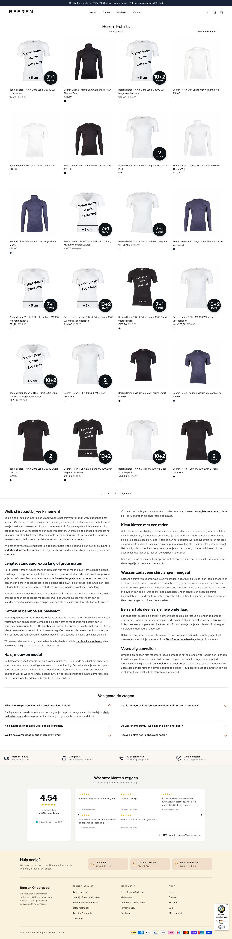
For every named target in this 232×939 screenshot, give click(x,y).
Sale (171, 907)
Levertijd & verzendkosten (86, 897)
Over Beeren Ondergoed (133, 892)
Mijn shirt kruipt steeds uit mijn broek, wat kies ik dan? (37, 705)
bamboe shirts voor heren (57, 626)
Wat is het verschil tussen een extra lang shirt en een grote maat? (160, 705)
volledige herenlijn (206, 620)
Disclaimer (126, 913)
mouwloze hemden (23, 678)
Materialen (126, 897)
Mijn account (175, 913)
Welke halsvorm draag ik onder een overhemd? (33, 734)
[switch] (221, 927)
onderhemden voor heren (19, 550)
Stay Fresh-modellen (178, 639)
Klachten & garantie (82, 913)
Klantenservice (80, 892)
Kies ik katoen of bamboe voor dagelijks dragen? (34, 725)
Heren (92, 12)
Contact (137, 12)
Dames (106, 12)
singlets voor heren (208, 511)
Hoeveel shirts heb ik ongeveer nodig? (144, 734)
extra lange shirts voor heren (75, 578)
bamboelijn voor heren (89, 641)
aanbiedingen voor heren (170, 663)
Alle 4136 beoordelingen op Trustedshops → (180, 835)
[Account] (206, 12)
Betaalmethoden (80, 907)
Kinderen (122, 12)
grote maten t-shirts (54, 593)
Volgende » (125, 493)
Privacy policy (128, 907)
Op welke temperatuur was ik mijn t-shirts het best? (152, 725)
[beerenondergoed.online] (21, 12)
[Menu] (227, 905)
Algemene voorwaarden (133, 902)
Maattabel (77, 918)
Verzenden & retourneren (85, 902)
